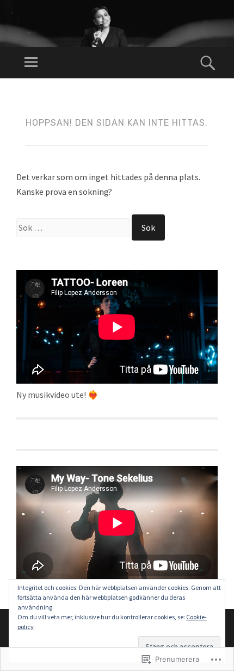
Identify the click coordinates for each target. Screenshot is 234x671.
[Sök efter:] (74, 227)
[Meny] (31, 62)
